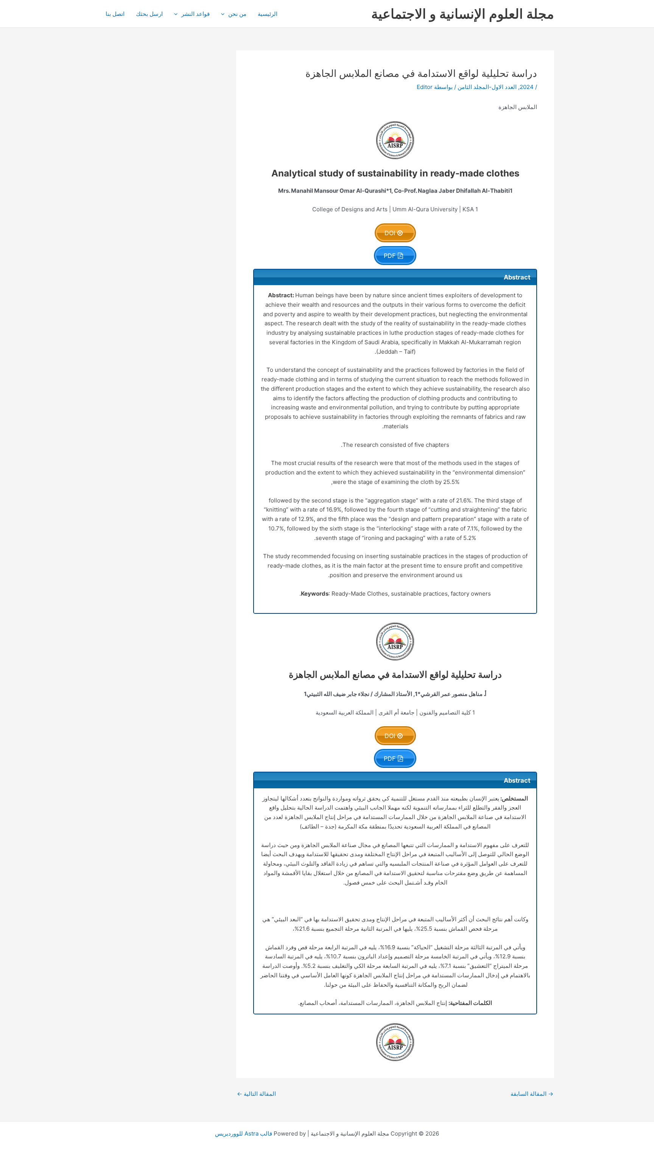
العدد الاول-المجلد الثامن (487, 86)
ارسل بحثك (149, 13)
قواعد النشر (195, 13)
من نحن (237, 13)
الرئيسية (267, 13)
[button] (224, 14)
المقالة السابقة (532, 1094)
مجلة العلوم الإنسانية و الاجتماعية (462, 14)
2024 (527, 86)
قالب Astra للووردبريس (243, 1133)
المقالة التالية (256, 1094)
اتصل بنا (115, 13)
